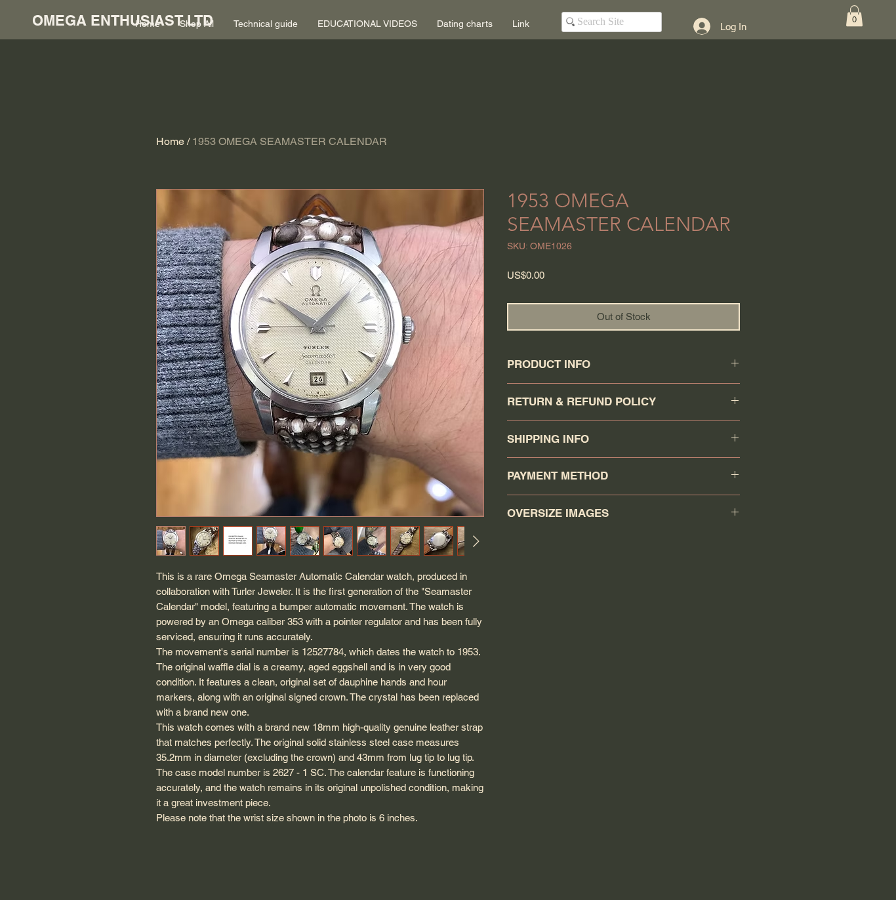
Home (170, 141)
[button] (854, 15)
